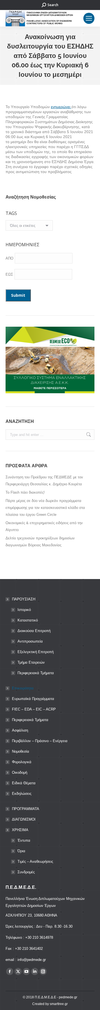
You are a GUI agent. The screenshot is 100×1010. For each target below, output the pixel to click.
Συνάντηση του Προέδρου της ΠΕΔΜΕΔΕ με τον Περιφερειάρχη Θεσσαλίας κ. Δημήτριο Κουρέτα (44, 480)
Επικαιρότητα (23, 688)
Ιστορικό (24, 610)
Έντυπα (24, 840)
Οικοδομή (19, 772)
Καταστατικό (28, 620)
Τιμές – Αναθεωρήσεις (35, 861)
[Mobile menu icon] (88, 18)
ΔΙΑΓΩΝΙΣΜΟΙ (24, 819)
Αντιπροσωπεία (30, 641)
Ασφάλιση (20, 730)
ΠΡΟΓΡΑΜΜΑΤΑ (25, 809)
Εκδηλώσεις (21, 793)
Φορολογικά (21, 762)
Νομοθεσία (20, 751)
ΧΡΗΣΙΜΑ (20, 830)
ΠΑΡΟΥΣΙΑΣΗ (23, 599)
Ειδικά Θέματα (24, 783)
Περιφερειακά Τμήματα (36, 673)
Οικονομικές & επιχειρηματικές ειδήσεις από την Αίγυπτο (44, 526)
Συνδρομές (26, 872)
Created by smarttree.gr (50, 1004)
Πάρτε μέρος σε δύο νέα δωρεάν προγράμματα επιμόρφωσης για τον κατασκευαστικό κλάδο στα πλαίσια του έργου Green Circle (45, 508)
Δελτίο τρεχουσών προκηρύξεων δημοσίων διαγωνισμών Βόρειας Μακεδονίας (40, 541)
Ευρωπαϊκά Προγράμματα (33, 699)
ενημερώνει (61, 107)
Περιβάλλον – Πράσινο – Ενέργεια (40, 741)
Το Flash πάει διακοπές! (25, 492)
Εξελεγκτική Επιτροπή (36, 652)
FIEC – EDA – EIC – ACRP (34, 709)
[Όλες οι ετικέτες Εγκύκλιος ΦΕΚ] (29, 227)
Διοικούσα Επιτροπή (34, 631)
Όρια (21, 851)
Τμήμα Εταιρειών (31, 662)
